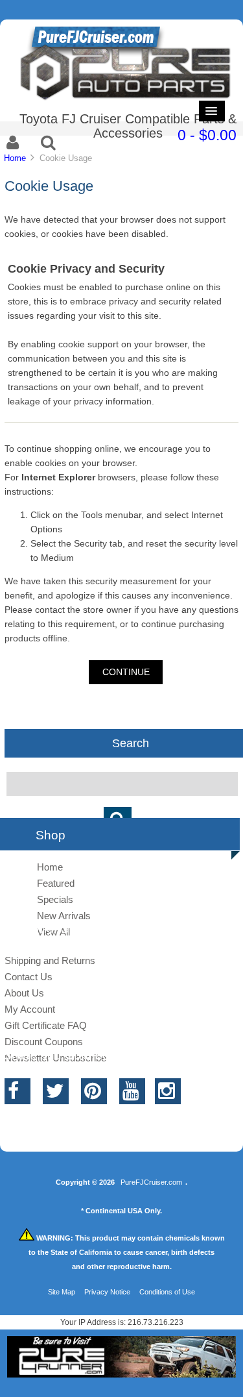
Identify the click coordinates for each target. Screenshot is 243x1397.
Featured (56, 883)
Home (15, 158)
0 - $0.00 (207, 135)
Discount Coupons (44, 1041)
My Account (30, 1009)
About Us (24, 992)
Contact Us (28, 976)
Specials (55, 899)
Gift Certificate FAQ (46, 1025)
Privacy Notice (107, 1292)
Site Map (61, 1292)
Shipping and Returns (50, 960)
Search (130, 742)
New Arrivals (64, 915)
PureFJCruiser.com (151, 1182)
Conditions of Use (167, 1292)
